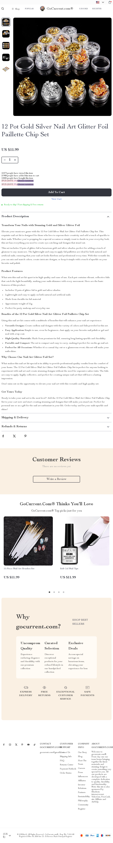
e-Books (83, 9)
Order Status (66, 773)
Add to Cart (56, 192)
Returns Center (66, 765)
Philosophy (83, 801)
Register (97, 9)
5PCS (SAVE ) (9, 184)
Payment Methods (68, 769)
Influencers (83, 777)
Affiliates (82, 781)
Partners (81, 793)
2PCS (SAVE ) (9, 181)
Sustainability (84, 797)
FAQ (62, 761)
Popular (29, 9)
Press (80, 772)
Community (83, 805)
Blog (80, 757)
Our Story (82, 752)
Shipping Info (66, 757)
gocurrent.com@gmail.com (52, 752)
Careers (81, 768)
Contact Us (65, 752)
